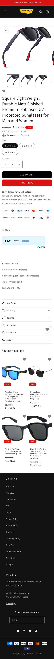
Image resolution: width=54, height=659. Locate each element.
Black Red (27, 146)
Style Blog (10, 545)
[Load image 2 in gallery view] (27, 81)
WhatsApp (11, 603)
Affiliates (10, 493)
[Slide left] (3, 81)
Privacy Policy (12, 519)
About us (10, 486)
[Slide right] (51, 81)
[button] (6, 12)
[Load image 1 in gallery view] (13, 81)
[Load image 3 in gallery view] (41, 81)
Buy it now (27, 183)
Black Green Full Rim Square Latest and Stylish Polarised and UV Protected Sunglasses (38, 453)
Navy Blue (10, 146)
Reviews (9, 532)
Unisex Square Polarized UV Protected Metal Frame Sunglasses (39, 395)
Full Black (10, 152)
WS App (9, 564)
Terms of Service (13, 551)
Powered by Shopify (34, 654)
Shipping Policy (13, 538)
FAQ (7, 506)
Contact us (11, 499)
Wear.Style (22, 654)
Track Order (11, 558)
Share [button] (7, 230)
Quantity (5, 158)
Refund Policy (12, 525)
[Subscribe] (41, 620)
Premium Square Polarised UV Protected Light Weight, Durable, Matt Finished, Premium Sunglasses (14, 396)
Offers (8, 512)
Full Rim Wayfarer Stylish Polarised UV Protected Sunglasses (13, 451)
